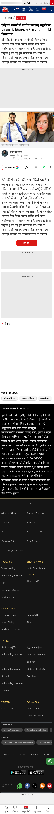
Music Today (8, 622)
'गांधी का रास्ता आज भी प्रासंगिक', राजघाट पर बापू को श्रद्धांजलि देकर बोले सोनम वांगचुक (26, 423)
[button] (47, 809)
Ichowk (34, 754)
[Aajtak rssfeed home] (42, 786)
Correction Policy (9, 541)
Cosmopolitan (9, 614)
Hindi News (7, 17)
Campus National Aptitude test (10, 593)
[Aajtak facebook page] (27, 786)
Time (29, 622)
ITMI (4, 582)
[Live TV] (44, 10)
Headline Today (35, 715)
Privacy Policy (7, 532)
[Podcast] (31, 9)
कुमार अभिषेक (16, 151)
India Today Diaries (36, 568)
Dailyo (23, 754)
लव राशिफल (45, 398)
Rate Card (31, 522)
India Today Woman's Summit (38, 658)
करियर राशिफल (9, 398)
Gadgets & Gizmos (11, 629)
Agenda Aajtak (34, 647)
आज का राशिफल (28, 398)
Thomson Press (35, 581)
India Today (48, 3)
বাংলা (40, 3)
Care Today (7, 708)
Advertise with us (9, 513)
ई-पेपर (35, 3)
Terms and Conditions (36, 532)
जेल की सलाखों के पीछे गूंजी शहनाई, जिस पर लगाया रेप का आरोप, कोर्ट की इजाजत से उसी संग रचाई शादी (27, 450)
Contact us (31, 503)
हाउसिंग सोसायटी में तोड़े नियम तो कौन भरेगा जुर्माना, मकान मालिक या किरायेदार (25, 441)
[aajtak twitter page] (35, 786)
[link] (52, 3)
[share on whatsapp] (50, 761)
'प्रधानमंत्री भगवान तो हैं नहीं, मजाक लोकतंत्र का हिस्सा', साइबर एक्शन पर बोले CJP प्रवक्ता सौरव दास (25, 467)
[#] (44, 168)
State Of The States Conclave (36, 672)
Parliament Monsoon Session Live (18, 742)
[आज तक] (5, 9)
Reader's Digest (35, 614)
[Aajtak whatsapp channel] (19, 786)
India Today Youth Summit (11, 672)
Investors (5, 522)
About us (5, 503)
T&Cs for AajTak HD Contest (13, 550)
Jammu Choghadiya (12, 730)
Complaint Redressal (35, 513)
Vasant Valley (8, 568)
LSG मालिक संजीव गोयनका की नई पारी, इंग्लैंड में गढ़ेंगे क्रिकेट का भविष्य (26, 432)
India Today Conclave (12, 654)
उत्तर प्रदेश (21, 18)
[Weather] (24, 10)
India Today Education (13, 575)
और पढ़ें (26, 243)
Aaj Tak (27, 3)
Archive (46, 754)
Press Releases (33, 541)
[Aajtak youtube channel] (49, 786)
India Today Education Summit (13, 687)
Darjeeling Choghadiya (36, 730)
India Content (34, 708)
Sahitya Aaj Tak (9, 647)
